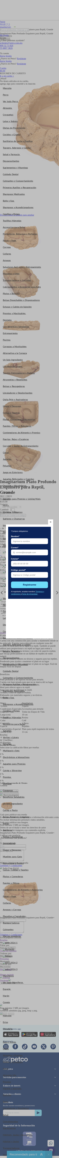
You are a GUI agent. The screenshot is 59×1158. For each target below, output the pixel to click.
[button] (50, 521)
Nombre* (15, 536)
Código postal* (18, 570)
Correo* (14, 547)
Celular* (15, 559)
